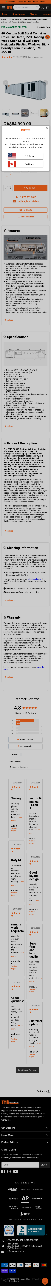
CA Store (29, 164)
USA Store (29, 156)
